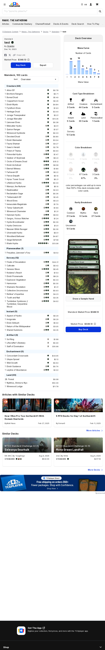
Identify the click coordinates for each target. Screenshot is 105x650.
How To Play (93, 24)
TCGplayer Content (10, 32)
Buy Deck (20, 65)
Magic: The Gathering (14, 20)
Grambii (10, 46)
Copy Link (21, 55)
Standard (55, 32)
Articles (5, 24)
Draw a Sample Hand (83, 299)
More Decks (94, 470)
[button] (100, 11)
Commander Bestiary (22, 24)
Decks (45, 32)
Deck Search (78, 24)
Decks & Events (60, 24)
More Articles (93, 430)
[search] (49, 11)
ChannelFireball (42, 24)
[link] (14, 4)
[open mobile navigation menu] (4, 4)
